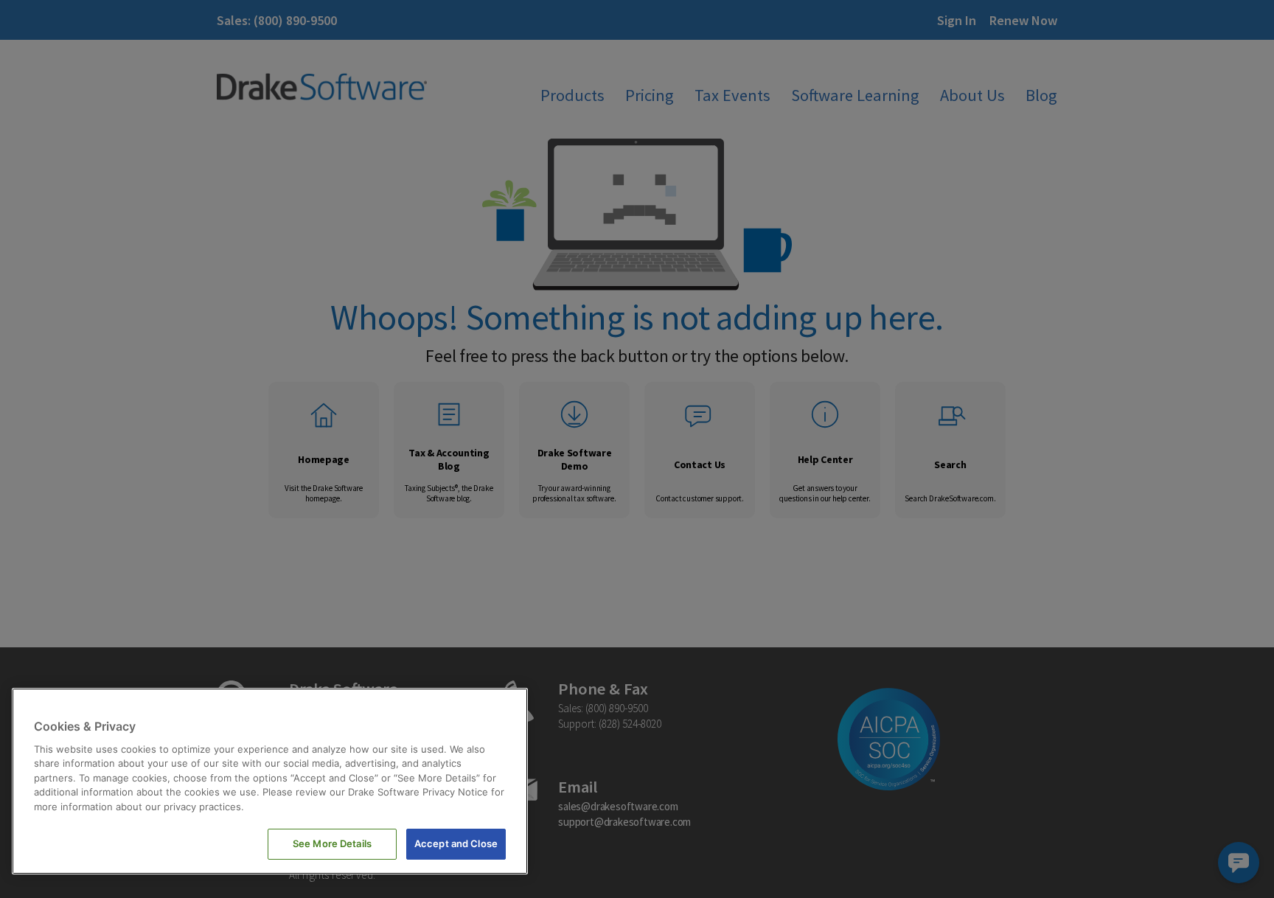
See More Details (332, 843)
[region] (270, 781)
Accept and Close (456, 843)
